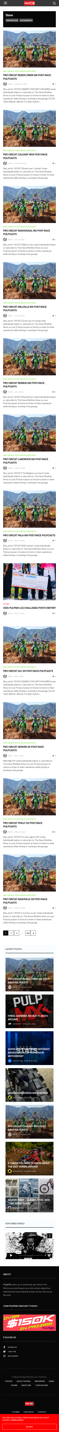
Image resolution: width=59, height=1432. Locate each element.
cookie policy (16, 1420)
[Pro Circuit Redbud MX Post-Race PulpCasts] (29, 356)
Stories (16, 1412)
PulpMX (7, 1284)
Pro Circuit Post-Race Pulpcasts (19, 71)
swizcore (17, 1024)
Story (6, 604)
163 (27, 933)
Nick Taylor (17, 1061)
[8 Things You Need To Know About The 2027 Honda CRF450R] (29, 1159)
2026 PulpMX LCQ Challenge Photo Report (29, 607)
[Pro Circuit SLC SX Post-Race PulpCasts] (29, 644)
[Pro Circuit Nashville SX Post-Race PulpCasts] (29, 873)
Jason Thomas (24, 1381)
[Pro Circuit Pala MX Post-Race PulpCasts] (29, 509)
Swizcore (26, 1385)
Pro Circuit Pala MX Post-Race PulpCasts (29, 535)
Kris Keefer (17, 1097)
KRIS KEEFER (40, 1381)
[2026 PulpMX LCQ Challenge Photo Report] (29, 581)
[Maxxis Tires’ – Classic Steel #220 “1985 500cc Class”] (29, 1195)
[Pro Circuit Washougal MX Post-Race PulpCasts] (29, 204)
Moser (14, 1385)
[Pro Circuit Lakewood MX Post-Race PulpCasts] (29, 433)
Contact (42, 1412)
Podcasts (29, 1412)
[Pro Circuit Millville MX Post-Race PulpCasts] (29, 280)
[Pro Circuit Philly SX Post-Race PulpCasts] (29, 796)
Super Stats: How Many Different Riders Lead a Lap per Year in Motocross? (29, 1053)
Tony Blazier (18, 1208)
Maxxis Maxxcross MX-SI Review (28, 1093)
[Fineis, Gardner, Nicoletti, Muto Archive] (29, 1011)
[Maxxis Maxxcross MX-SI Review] (29, 1085)
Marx (51, 1381)
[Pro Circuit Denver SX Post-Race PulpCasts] (29, 720)
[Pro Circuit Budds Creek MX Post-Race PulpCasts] (29, 49)
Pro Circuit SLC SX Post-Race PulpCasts (28, 670)
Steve (9, 15)
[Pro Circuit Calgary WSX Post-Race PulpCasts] (29, 128)
